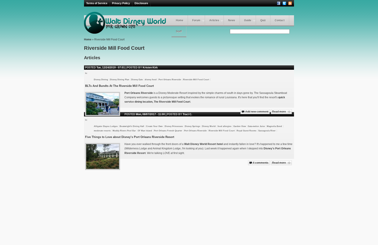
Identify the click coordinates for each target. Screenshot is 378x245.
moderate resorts (102, 131)
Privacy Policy (121, 3)
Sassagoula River (267, 131)
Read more (279, 111)
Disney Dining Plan (119, 80)
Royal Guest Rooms (246, 131)
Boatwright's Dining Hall (132, 126)
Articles (214, 20)
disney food (151, 80)
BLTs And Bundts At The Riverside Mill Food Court (119, 86)
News (231, 20)
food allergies (224, 126)
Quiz (263, 20)
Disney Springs (192, 126)
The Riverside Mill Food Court (172, 101)
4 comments (260, 162)
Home (179, 20)
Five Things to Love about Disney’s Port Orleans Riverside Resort (129, 137)
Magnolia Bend (274, 126)
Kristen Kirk (150, 67)
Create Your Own (154, 126)
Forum (196, 20)
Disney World (209, 126)
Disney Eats (137, 80)
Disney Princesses (174, 126)
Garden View (239, 126)
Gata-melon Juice (256, 126)
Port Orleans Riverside (170, 80)
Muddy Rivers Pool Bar (124, 131)
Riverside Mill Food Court (196, 80)
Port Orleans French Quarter (168, 131)
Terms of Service (96, 3)
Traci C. (187, 114)
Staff (179, 31)
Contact (280, 20)
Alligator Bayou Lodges (106, 126)
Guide (247, 20)
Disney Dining (101, 80)
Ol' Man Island (145, 131)
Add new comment (256, 111)
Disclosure (141, 3)
